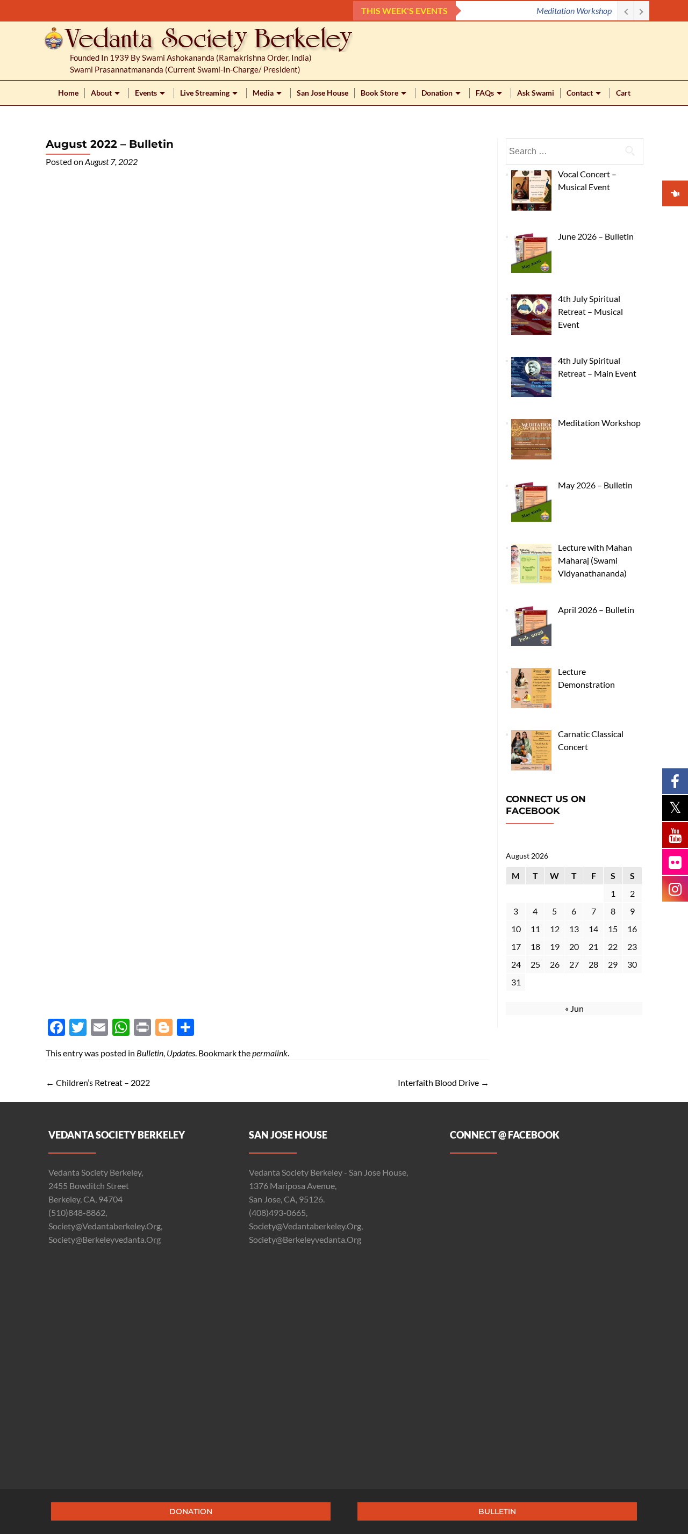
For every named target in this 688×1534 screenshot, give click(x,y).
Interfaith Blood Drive (443, 1082)
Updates (181, 1053)
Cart (623, 92)
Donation (437, 92)
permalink (270, 1053)
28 (593, 964)
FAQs (485, 92)
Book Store (379, 92)
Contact (580, 92)
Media (263, 92)
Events (146, 92)
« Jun (574, 1008)
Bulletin (150, 1053)
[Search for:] (574, 151)
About (101, 92)
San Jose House (322, 92)
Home (68, 92)
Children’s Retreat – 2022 (98, 1082)
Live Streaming (205, 92)
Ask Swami (535, 92)
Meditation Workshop (574, 10)
